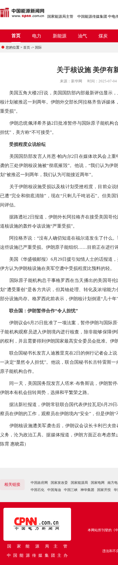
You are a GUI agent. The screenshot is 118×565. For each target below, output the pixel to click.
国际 (38, 47)
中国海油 (54, 490)
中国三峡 (71, 490)
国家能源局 (79, 483)
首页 (16, 35)
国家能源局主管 (60, 16)
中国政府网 (39, 483)
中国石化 (37, 490)
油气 (82, 35)
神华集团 (87, 490)
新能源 (59, 35)
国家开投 (104, 490)
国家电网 (98, 483)
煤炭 (103, 35)
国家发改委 (59, 483)
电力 (36, 35)
